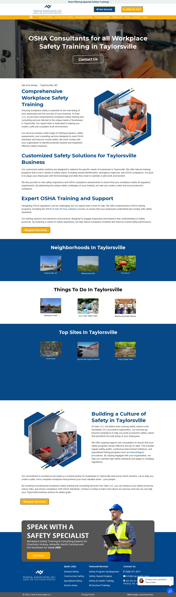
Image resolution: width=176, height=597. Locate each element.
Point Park (50, 359)
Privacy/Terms (88, 594)
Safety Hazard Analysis (100, 576)
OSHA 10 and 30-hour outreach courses (65, 209)
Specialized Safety (84, 17)
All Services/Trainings (99, 585)
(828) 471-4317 (133, 571)
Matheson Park (50, 315)
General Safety (45, 17)
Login (145, 17)
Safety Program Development (104, 571)
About (127, 17)
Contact (136, 17)
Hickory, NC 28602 (132, 583)
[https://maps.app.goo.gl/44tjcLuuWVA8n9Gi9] (88, 306)
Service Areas (70, 585)
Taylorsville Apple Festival (88, 359)
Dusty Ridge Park (125, 359)
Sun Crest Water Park (88, 316)
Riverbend (125, 273)
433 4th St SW (133, 580)
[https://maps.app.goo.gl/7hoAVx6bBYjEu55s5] (125, 263)
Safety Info (117, 17)
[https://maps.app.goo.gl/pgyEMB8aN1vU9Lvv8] (50, 305)
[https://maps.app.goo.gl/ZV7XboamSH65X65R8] (88, 263)
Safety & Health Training (101, 580)
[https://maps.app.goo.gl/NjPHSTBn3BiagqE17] (50, 263)
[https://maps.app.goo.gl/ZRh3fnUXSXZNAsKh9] (125, 349)
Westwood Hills (88, 273)
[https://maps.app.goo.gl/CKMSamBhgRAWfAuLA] (125, 306)
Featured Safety (102, 17)
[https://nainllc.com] (31, 17)
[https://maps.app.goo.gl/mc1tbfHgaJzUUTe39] (50, 349)
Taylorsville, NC (50, 273)
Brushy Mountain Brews (125, 316)
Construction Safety (64, 17)
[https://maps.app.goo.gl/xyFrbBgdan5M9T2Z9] (88, 349)
